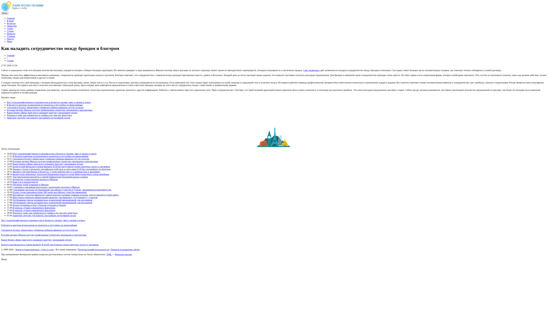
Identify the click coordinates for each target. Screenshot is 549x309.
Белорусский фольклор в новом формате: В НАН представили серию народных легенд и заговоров (61, 166)
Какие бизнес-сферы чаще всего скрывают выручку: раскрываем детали (42, 112)
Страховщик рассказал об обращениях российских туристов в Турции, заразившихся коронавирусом (62, 190)
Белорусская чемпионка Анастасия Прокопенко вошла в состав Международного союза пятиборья (61, 174)
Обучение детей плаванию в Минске (31, 184)
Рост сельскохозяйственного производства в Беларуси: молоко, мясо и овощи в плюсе (49, 102)
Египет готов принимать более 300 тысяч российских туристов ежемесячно (50, 192)
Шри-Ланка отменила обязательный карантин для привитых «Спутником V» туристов (55, 197)
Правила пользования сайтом (125, 249)
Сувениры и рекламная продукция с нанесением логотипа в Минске (46, 187)
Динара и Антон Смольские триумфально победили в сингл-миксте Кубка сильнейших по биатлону (61, 169)
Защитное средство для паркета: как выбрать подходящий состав (38, 118)
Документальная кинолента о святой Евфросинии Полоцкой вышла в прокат (50, 177)
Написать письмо (123, 254)
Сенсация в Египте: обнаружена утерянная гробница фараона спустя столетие (45, 107)
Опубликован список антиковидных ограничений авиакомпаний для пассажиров (52, 200)
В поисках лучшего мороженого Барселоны (34, 208)
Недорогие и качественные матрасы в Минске (35, 179)
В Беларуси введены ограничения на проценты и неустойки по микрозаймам (45, 105)
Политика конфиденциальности (93, 249)
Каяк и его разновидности (25, 182)
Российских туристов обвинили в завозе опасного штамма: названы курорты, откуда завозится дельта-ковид (66, 195)
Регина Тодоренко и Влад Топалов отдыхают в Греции (39, 205)
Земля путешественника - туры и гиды (34, 249)
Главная (11, 55)
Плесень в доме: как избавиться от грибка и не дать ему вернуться (39, 115)
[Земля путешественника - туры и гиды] (22, 10)
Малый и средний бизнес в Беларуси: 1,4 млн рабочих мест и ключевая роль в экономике (56, 172)
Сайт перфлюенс (311, 70)
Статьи (10, 60)
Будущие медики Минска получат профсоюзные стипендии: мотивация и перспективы (49, 110)
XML (109, 254)
